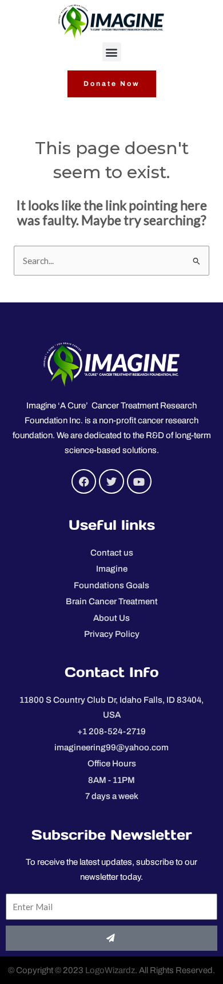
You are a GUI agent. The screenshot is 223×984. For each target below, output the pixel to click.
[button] (111, 51)
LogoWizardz (110, 970)
